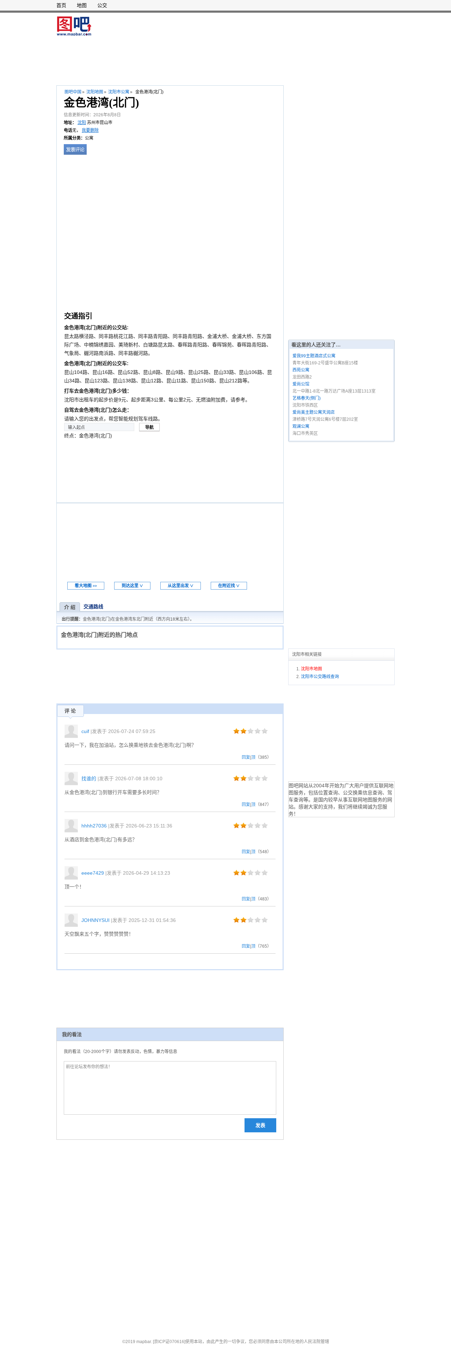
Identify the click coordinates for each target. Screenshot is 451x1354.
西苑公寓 (300, 370)
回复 (246, 757)
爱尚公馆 (300, 384)
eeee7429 (92, 873)
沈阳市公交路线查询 (320, 676)
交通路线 (93, 606)
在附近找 (229, 585)
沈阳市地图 (311, 668)
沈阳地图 (94, 92)
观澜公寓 (300, 426)
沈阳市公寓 (118, 92)
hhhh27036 (94, 826)
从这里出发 (180, 585)
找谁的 (88, 778)
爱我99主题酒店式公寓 (313, 355)
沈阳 (82, 122)
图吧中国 (72, 92)
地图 (82, 5)
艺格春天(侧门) (306, 398)
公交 (102, 5)
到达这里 (132, 585)
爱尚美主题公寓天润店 (313, 412)
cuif (85, 731)
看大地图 (86, 585)
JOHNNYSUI (95, 920)
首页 (61, 5)
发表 (260, 1125)
